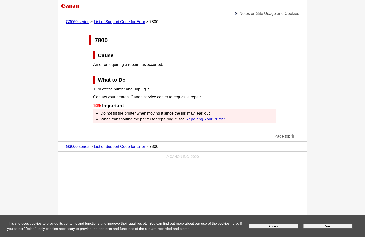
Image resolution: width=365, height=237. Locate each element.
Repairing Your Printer (205, 119)
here (234, 223)
